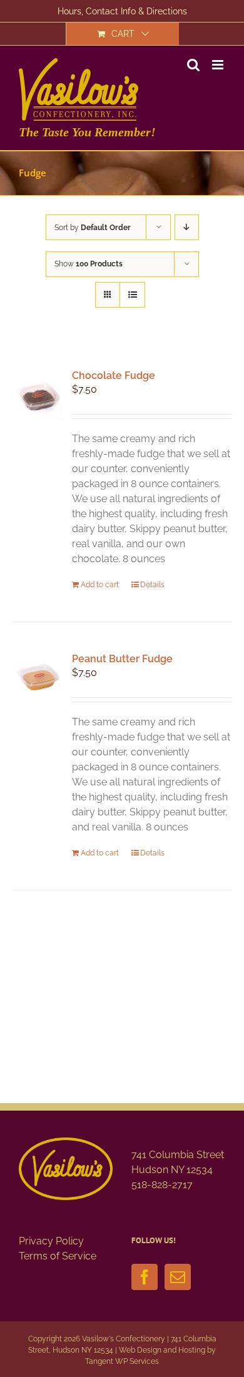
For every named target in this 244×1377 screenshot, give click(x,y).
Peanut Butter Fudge (122, 659)
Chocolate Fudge (113, 375)
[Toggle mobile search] (193, 64)
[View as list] (132, 295)
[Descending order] (187, 227)
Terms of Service (57, 1256)
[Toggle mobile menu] (218, 64)
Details (152, 584)
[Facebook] (144, 1277)
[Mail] (178, 1277)
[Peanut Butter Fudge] (38, 678)
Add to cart (100, 584)
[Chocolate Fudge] (38, 395)
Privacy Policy (51, 1241)
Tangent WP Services (122, 1361)
